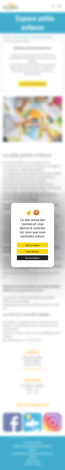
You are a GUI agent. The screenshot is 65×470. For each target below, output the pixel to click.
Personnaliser (32, 257)
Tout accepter (32, 245)
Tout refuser (32, 251)
